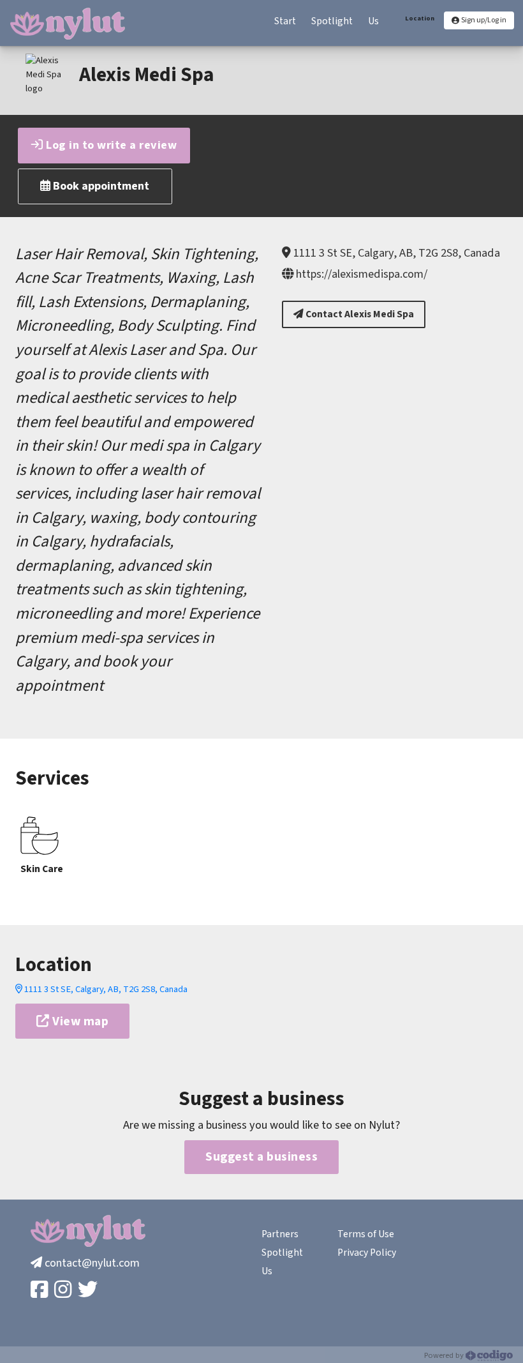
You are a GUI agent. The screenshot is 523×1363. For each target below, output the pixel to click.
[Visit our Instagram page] (64, 1290)
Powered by (445, 1355)
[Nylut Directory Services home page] (67, 24)
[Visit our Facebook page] (40, 1290)
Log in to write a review (110, 145)
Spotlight (282, 1253)
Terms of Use (365, 1234)
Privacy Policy (366, 1253)
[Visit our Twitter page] (89, 1290)
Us (267, 1271)
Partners (280, 1234)
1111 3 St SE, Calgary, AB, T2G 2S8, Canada (105, 989)
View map (79, 1021)
